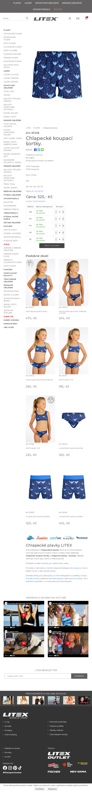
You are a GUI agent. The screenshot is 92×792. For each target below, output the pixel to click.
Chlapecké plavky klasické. (71, 448)
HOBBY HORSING (11, 320)
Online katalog (11, 735)
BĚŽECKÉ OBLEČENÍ (12, 191)
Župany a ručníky (12, 233)
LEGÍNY (28, 3)
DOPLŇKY (8, 226)
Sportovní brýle (12, 237)
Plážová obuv (11, 241)
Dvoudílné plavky (13, 34)
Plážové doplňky (12, 54)
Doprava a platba (57, 726)
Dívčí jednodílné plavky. (36, 311)
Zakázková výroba (12, 748)
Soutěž (7, 757)
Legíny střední (11, 78)
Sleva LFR (8, 316)
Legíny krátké (11, 82)
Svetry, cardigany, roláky (9, 132)
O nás (7, 722)
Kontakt (8, 726)
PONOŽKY (8, 269)
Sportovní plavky (13, 61)
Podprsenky (10, 206)
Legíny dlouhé (11, 75)
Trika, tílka (9, 184)
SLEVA (6, 244)
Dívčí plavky (10, 43)
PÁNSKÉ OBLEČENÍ (12, 166)
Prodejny (8, 730)
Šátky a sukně (10, 50)
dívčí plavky (75, 568)
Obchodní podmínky (58, 722)
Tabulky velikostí (56, 730)
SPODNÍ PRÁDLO (41, 9)
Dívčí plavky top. (66, 380)
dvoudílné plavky (33, 578)
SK (78, 18)
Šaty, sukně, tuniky (13, 138)
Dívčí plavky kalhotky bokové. (39, 380)
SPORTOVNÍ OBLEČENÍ (46, 3)
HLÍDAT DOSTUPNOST (35, 201)
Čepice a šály (10, 230)
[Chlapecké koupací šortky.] (57, 75)
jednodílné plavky (56, 578)
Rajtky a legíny (11, 295)
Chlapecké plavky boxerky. (38, 516)
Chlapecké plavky (13, 47)
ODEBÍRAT (79, 676)
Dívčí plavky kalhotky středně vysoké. (72, 312)
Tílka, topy (9, 91)
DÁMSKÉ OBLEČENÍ (72, 3)
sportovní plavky (76, 578)
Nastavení (52, 789)
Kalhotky (8, 202)
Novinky (8, 752)
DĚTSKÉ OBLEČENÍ (12, 223)
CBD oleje (9, 327)
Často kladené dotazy (59, 734)
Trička (7, 95)
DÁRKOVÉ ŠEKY (10, 324)
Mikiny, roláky (11, 113)
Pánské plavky (11, 58)
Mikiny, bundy (10, 188)
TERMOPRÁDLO (11, 213)
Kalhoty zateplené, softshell (9, 107)
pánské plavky (50, 571)
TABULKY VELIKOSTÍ (34, 191)
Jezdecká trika (11, 291)
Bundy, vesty (10, 117)
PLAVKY (17, 3)
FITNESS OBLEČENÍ (12, 195)
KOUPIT (52, 318)
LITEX (28, 128)
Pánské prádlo (11, 209)
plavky (46, 563)
